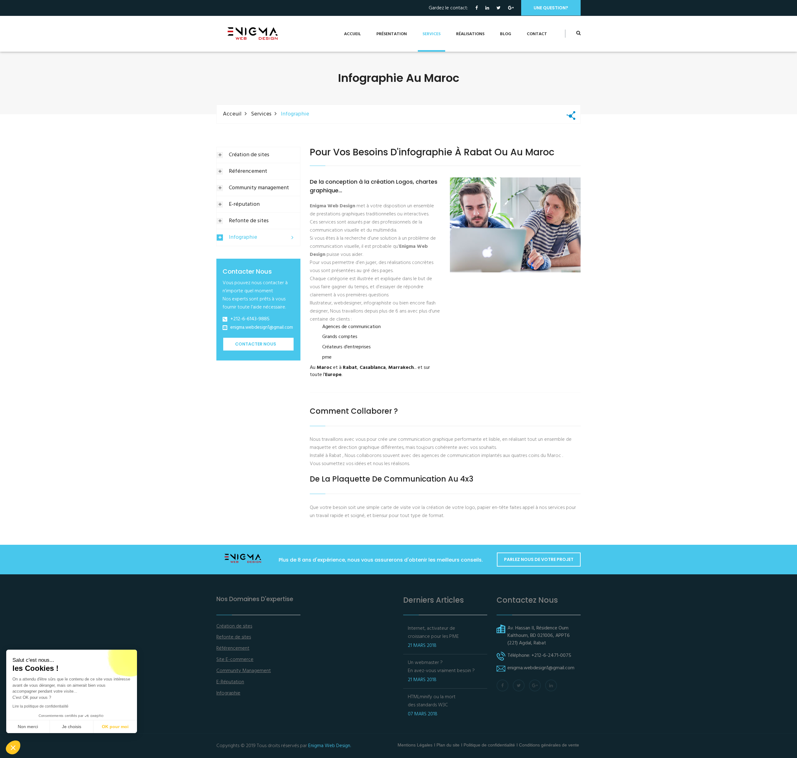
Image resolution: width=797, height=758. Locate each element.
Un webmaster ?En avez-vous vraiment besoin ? (441, 667)
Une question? (551, 8)
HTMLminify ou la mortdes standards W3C (431, 701)
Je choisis (71, 726)
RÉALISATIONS (470, 34)
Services (261, 114)
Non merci (28, 726)
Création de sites (249, 154)
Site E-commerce (234, 659)
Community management (259, 187)
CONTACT (537, 34)
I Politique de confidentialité (488, 744)
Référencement (248, 171)
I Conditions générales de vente (547, 744)
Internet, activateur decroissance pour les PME (433, 632)
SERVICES (431, 34)
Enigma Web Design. (329, 746)
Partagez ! (571, 114)
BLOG (505, 34)
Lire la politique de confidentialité (40, 706)
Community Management (243, 671)
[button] (13, 747)
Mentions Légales (415, 744)
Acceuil (232, 114)
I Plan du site (447, 744)
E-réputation (244, 204)
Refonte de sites (249, 220)
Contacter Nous (255, 344)
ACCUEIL (352, 34)
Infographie (243, 237)
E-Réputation (230, 682)
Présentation (391, 34)
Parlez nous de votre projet (538, 559)
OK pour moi (115, 726)
